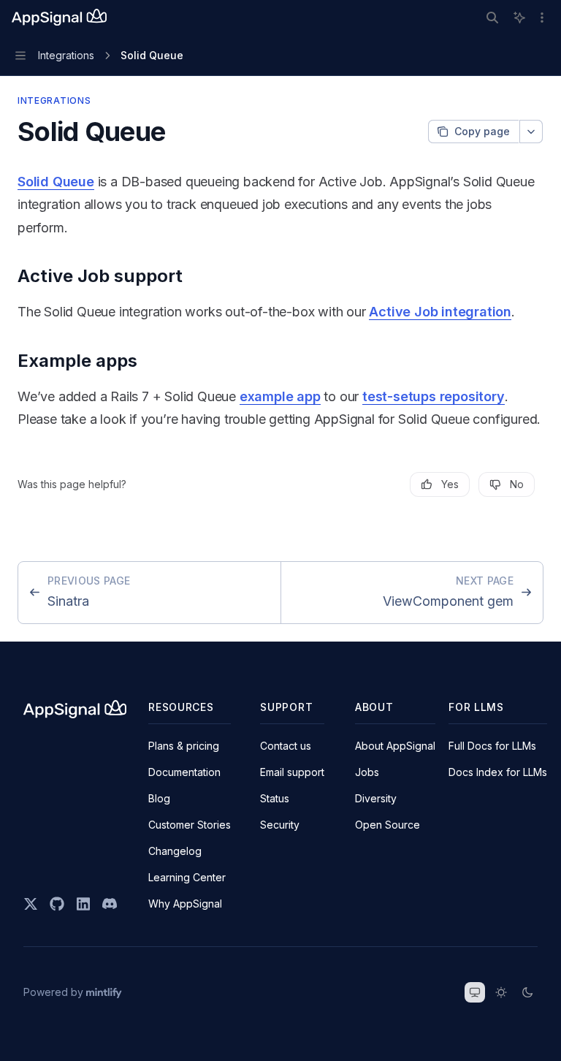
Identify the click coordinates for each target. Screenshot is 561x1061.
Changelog (175, 851)
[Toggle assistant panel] (519, 17)
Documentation (184, 772)
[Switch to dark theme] (527, 992)
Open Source (387, 824)
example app (280, 396)
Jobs (367, 772)
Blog (159, 798)
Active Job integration (440, 311)
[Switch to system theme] (475, 992)
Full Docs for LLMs (492, 745)
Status (274, 798)
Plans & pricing (183, 745)
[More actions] (542, 17)
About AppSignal (395, 745)
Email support (292, 772)
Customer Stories (189, 824)
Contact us (285, 745)
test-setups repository (433, 396)
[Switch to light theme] (501, 992)
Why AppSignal (185, 903)
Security (279, 824)
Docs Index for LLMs (498, 772)
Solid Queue (56, 181)
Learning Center (187, 877)
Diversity (376, 798)
